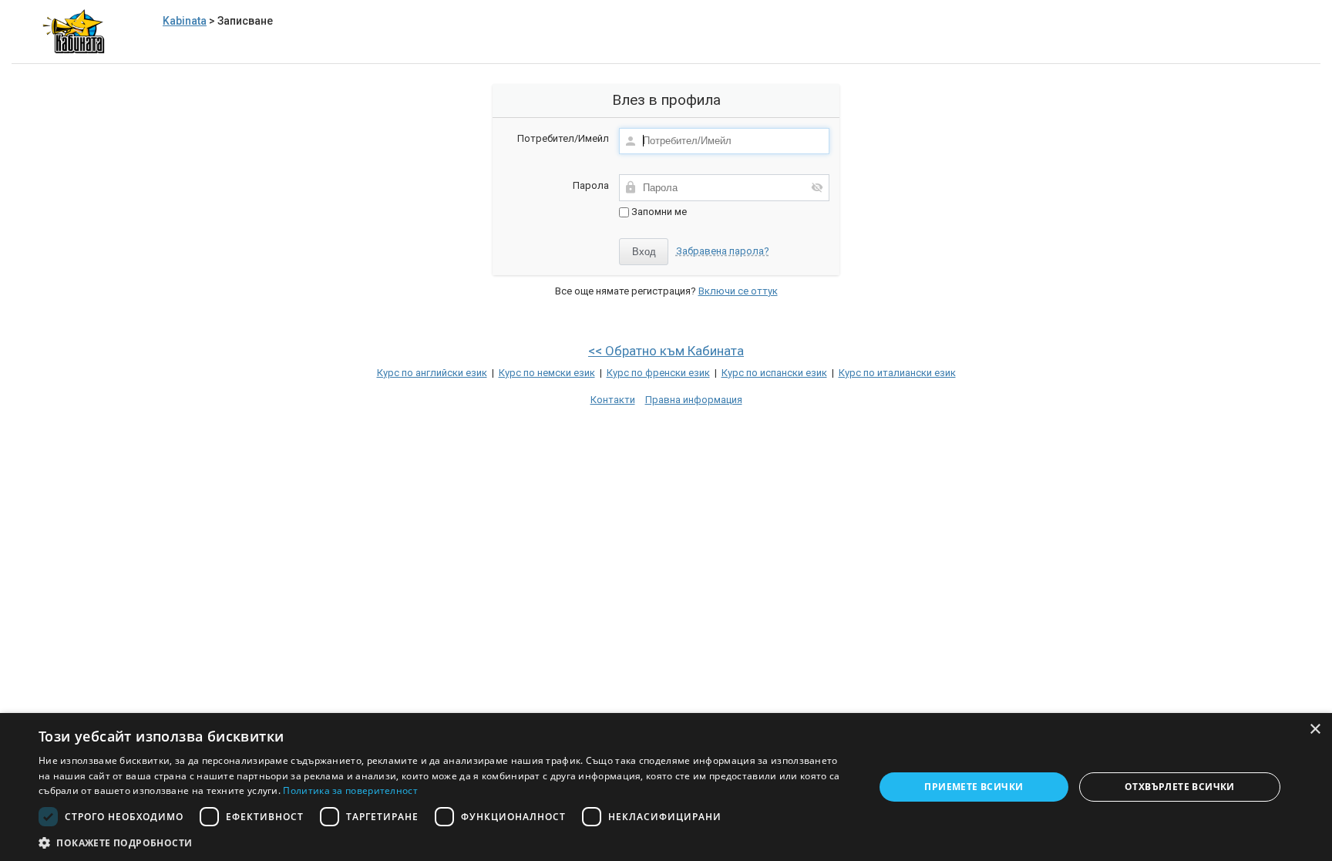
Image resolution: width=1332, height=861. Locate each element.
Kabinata (185, 21)
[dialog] (666, 787)
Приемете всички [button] (973, 786)
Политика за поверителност (350, 790)
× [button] (1314, 729)
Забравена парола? (722, 251)
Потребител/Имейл (563, 138)
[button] (444, 842)
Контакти (612, 399)
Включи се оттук (738, 291)
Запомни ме (658, 211)
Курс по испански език (774, 372)
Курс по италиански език (897, 372)
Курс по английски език (432, 372)
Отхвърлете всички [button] (1180, 786)
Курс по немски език (547, 372)
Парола (591, 185)
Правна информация (693, 399)
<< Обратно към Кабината (666, 350)
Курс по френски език (658, 372)
